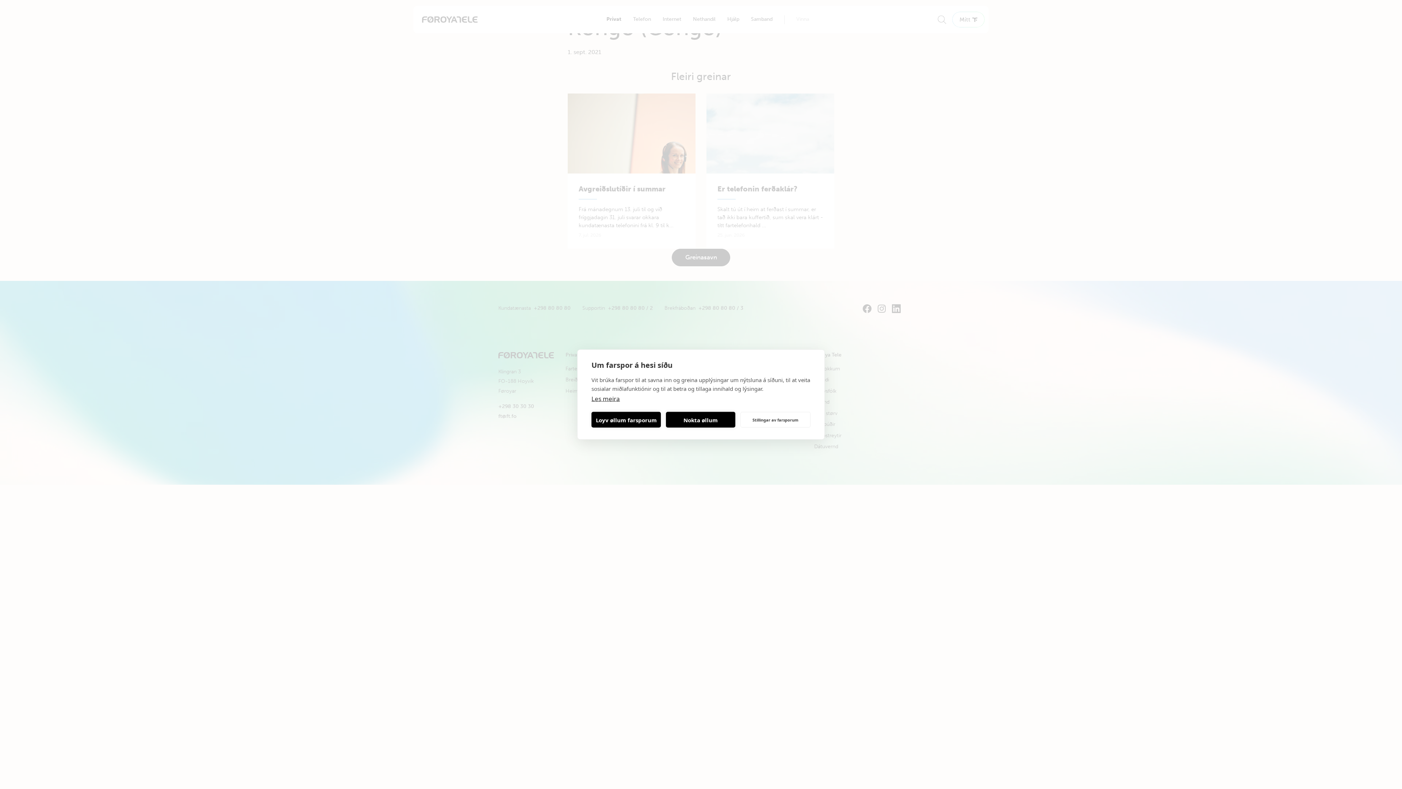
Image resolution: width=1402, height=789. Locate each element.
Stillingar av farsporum (775, 419)
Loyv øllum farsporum (626, 419)
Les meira (605, 398)
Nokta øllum (700, 419)
